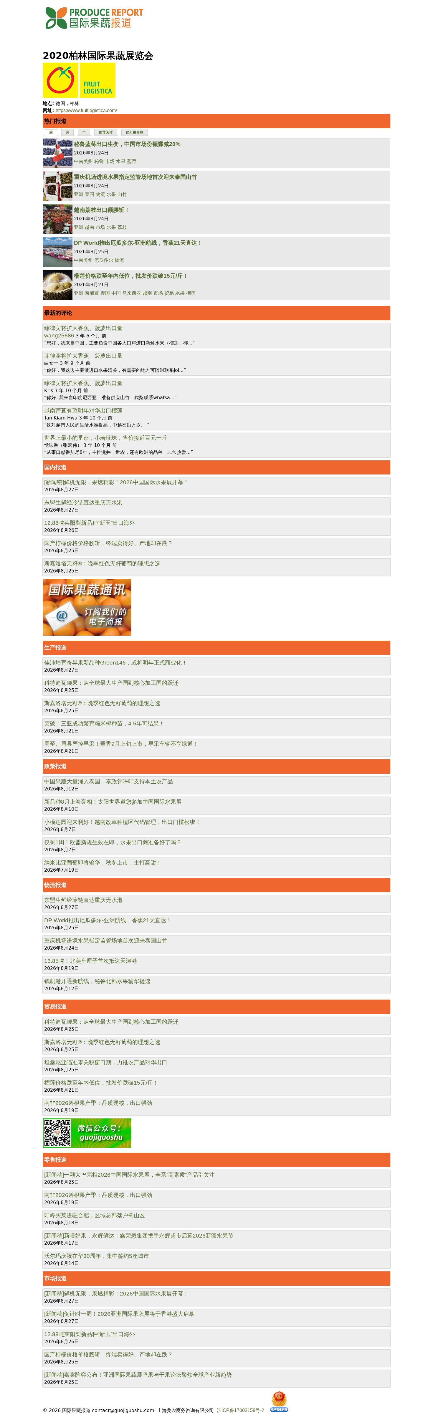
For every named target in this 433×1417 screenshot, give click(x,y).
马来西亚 (131, 293)
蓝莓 (131, 161)
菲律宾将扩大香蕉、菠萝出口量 (83, 328)
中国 (116, 293)
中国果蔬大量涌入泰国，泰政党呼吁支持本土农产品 (108, 781)
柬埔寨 (92, 293)
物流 (100, 194)
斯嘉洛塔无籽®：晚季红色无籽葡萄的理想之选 (102, 563)
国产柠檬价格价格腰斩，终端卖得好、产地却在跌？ (108, 543)
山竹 (122, 194)
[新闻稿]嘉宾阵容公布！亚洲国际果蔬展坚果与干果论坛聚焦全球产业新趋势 (138, 1375)
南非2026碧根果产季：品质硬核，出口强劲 (98, 1103)
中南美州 (83, 161)
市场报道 (55, 1278)
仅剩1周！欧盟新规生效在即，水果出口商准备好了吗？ (113, 842)
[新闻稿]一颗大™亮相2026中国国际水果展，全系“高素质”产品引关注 (129, 1175)
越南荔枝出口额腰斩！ (102, 210)
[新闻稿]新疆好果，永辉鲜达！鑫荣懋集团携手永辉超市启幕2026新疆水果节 (139, 1236)
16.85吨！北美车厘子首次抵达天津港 (90, 961)
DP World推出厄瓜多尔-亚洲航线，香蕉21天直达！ (138, 243)
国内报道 (55, 467)
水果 (120, 161)
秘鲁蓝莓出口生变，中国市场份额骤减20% (127, 144)
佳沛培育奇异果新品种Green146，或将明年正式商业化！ (115, 663)
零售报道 (55, 1160)
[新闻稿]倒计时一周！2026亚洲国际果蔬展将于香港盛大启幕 (119, 1314)
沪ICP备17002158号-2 (240, 1410)
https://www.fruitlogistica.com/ (86, 110)
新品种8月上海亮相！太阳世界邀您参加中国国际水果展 (113, 802)
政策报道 (55, 766)
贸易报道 (55, 1006)
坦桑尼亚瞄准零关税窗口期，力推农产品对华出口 (105, 1062)
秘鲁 (99, 161)
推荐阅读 (106, 132)
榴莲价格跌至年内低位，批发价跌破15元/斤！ (131, 276)
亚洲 (78, 194)
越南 (89, 227)
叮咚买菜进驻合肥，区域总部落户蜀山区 (94, 1215)
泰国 (89, 194)
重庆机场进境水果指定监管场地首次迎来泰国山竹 (135, 177)
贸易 (169, 293)
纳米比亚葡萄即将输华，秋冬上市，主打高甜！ (103, 863)
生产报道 (55, 648)
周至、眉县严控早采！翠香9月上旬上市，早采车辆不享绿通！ (121, 744)
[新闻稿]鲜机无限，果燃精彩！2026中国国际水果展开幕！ (116, 482)
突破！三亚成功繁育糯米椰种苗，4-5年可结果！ (104, 723)
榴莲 (191, 293)
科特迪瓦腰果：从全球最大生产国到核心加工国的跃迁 (111, 683)
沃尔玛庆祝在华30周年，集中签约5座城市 (96, 1256)
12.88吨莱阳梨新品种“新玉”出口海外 (89, 523)
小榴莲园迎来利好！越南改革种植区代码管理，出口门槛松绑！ (122, 822)
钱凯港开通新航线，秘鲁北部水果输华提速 (97, 981)
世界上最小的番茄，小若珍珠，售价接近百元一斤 (105, 438)
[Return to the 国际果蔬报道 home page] (99, 30)
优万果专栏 (134, 132)
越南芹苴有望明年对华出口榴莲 (83, 410)
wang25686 (59, 335)
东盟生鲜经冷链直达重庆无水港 (83, 502)
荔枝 (122, 227)
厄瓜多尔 (103, 260)
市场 (110, 161)
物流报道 (55, 885)
